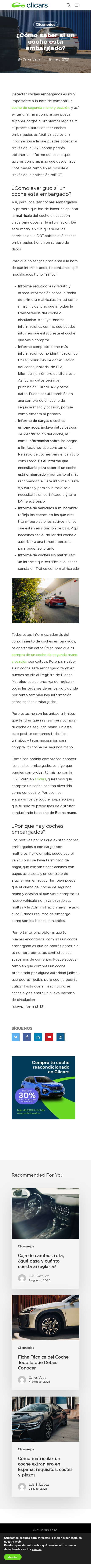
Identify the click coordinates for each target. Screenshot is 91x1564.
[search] (69, 5)
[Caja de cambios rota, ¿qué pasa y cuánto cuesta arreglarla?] (45, 1238)
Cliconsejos (45, 24)
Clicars (40, 779)
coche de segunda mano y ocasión (40, 107)
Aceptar (12, 1557)
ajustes (36, 1549)
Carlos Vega (31, 59)
